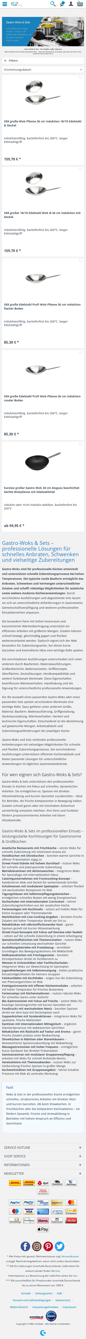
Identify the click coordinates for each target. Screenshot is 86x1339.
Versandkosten (70, 1256)
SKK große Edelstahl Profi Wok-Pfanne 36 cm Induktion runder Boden (42, 398)
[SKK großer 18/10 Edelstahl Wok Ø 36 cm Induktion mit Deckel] (43, 187)
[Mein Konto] (71, 4)
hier (57, 1271)
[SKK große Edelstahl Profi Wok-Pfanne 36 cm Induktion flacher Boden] (43, 278)
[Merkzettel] (62, 4)
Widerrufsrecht (19, 1307)
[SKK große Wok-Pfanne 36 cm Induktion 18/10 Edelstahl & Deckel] (43, 95)
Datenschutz (62, 1300)
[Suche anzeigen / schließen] (54, 4)
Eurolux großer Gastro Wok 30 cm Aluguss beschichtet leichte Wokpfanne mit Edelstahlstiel (41, 490)
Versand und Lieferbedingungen (32, 1300)
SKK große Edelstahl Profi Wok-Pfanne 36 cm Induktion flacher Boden (42, 306)
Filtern (13, 60)
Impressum (69, 1307)
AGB (59, 1293)
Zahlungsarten (43, 1293)
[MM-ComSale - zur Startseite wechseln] (17, 4)
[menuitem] (3, 4)
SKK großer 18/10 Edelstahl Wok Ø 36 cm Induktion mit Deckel (42, 215)
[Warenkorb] (80, 4)
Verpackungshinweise (45, 1307)
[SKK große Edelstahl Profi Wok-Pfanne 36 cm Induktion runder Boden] (43, 370)
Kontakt (26, 1293)
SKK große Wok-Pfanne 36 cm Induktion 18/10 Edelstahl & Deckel (42, 123)
